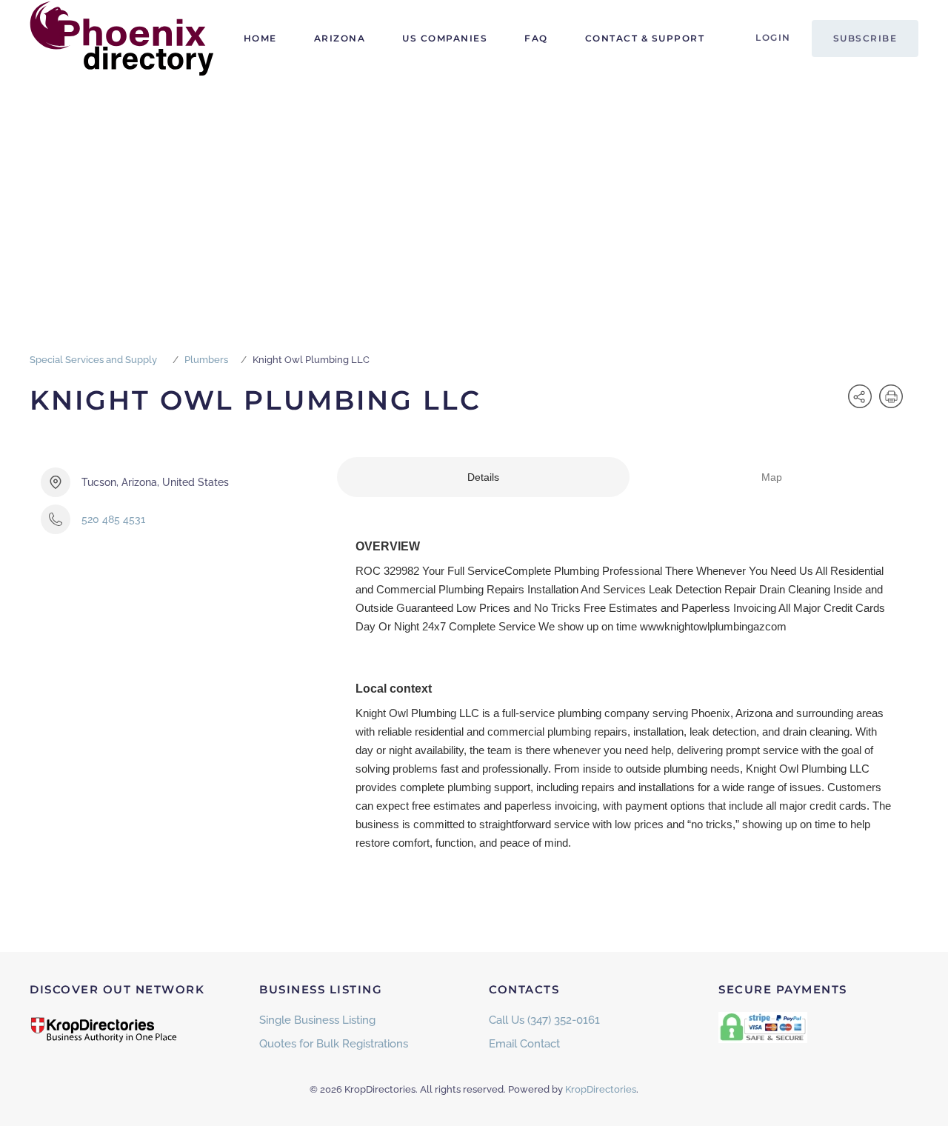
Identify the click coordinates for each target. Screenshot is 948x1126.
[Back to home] (122, 38)
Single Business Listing (317, 1020)
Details (483, 477)
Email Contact (524, 1043)
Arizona (340, 38)
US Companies (444, 38)
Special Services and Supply (93, 359)
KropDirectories (600, 1089)
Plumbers (206, 359)
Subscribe (865, 38)
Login (773, 37)
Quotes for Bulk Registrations (333, 1043)
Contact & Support (645, 38)
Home (260, 38)
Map (771, 477)
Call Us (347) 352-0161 (544, 1020)
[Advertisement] (474, 188)
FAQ (536, 38)
